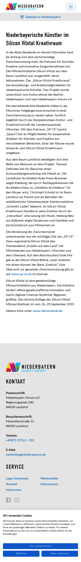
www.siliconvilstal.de (47, 310)
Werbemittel (49, 478)
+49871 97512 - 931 (20, 440)
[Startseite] (40, 367)
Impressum (13, 489)
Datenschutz (49, 484)
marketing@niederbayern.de (26, 454)
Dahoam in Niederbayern (43, 17)
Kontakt (11, 484)
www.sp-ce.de (21, 274)
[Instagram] (16, 500)
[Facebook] (8, 500)
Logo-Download (17, 478)
